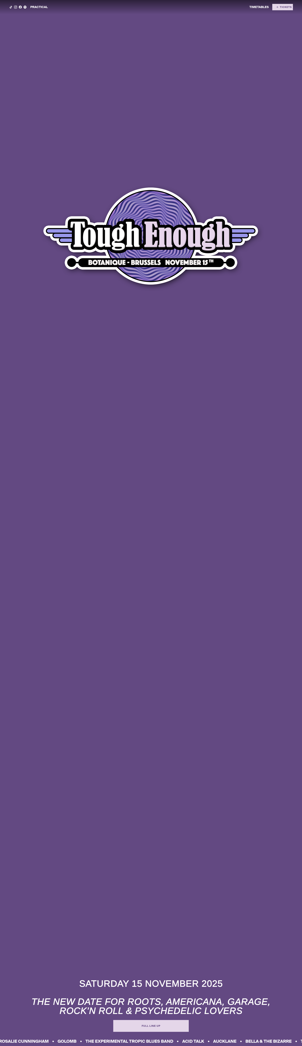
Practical (39, 7)
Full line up (151, 1025)
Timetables (259, 7)
